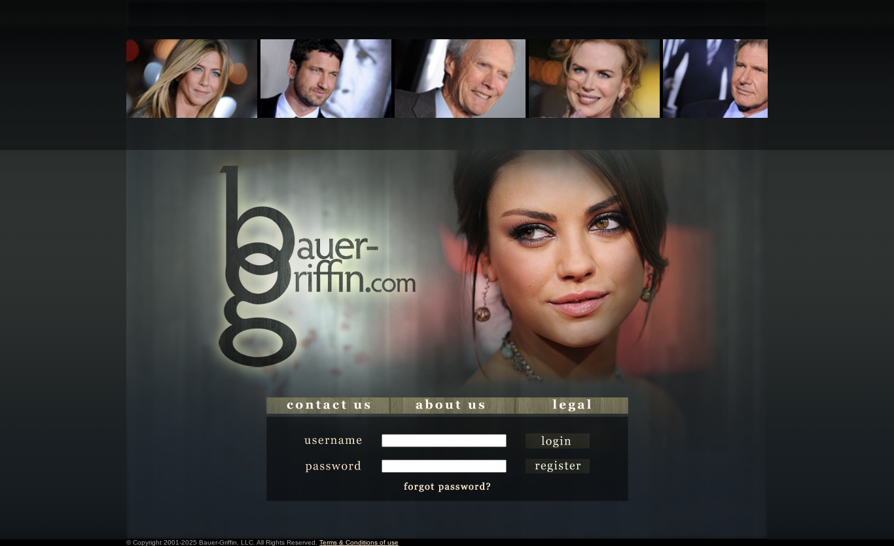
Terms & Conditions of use (359, 542)
